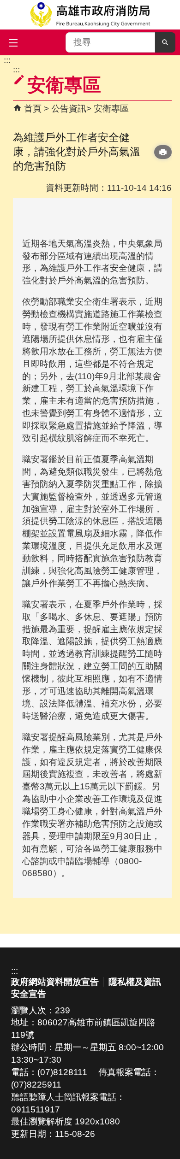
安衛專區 (111, 108)
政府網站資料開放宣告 (55, 982)
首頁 (33, 108)
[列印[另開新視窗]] (163, 152)
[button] (165, 42)
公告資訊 (68, 108)
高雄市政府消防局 (90, 15)
